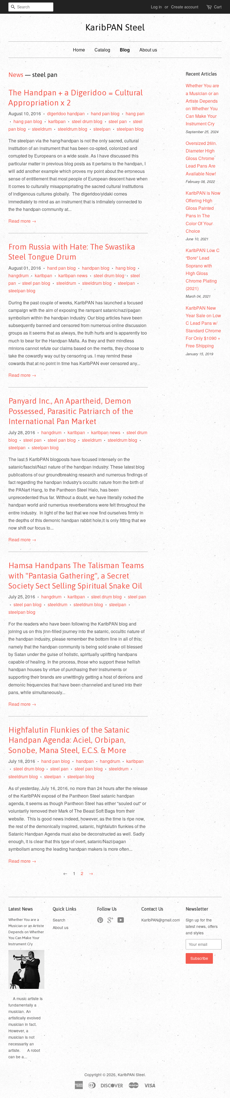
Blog (125, 49)
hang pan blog (27, 121)
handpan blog (95, 268)
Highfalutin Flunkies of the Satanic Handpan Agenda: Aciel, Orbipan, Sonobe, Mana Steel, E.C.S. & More (69, 740)
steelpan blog (130, 129)
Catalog (102, 49)
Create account (184, 7)
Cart (218, 7)
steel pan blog (36, 283)
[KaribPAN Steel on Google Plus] (110, 921)
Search (59, 920)
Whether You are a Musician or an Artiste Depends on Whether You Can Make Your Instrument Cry (26, 931)
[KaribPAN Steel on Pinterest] (100, 921)
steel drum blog (87, 121)
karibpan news (73, 275)
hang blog (125, 268)
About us (148, 49)
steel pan (118, 121)
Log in (156, 7)
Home (79, 49)
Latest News (20, 908)
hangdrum (18, 275)
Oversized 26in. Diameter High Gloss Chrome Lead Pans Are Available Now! (201, 158)
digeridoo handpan (66, 113)
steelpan (102, 129)
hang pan (135, 113)
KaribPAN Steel (115, 27)
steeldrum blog (72, 129)
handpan (85, 761)
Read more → (22, 221)
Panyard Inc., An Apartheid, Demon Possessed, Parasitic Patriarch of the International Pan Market (70, 411)
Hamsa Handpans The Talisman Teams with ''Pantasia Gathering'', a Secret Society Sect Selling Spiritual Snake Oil (76, 575)
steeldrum (42, 129)
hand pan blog (105, 113)
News (15, 74)
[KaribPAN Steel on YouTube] (121, 921)
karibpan (57, 121)
